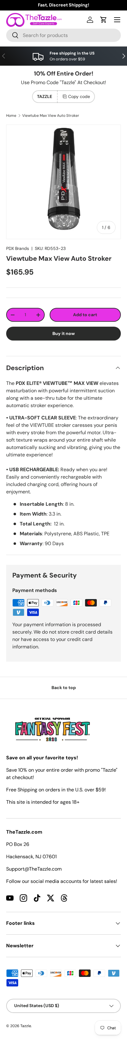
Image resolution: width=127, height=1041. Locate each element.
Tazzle (25, 1025)
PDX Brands (17, 248)
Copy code (79, 96)
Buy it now (63, 333)
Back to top (63, 687)
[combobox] (63, 35)
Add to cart (85, 314)
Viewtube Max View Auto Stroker (50, 115)
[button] (103, 20)
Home (11, 115)
